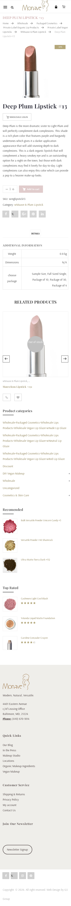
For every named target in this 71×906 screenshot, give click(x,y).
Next (64, 359)
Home (6, 23)
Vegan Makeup (11, 771)
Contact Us (9, 810)
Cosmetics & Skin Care (16, 495)
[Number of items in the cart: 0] (64, 6)
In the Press (9, 750)
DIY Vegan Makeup (13, 473)
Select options (7, 397)
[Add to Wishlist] (18, 397)
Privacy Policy (11, 799)
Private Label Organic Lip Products (21, 27)
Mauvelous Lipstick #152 (17, 386)
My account (9, 805)
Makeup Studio (11, 755)
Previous (6, 359)
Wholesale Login (18, 117)
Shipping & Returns (14, 794)
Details (35, 233)
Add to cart (33, 189)
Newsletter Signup (17, 849)
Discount (8, 466)
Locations (8, 761)
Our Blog (8, 745)
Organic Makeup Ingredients (19, 766)
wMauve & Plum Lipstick (33, 31)
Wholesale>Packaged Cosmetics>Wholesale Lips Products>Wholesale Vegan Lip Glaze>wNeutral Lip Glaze (32, 440)
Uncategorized (11, 488)
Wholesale (22, 23)
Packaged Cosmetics (47, 23)
